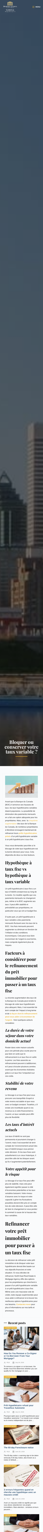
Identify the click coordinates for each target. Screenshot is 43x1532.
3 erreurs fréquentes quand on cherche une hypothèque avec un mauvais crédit (20, 1492)
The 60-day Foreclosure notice (19, 1447)
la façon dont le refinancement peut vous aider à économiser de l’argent (21, 1017)
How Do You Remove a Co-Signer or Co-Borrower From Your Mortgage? (20, 1356)
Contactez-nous (23, 1304)
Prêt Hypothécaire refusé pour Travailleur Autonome (18, 1406)
